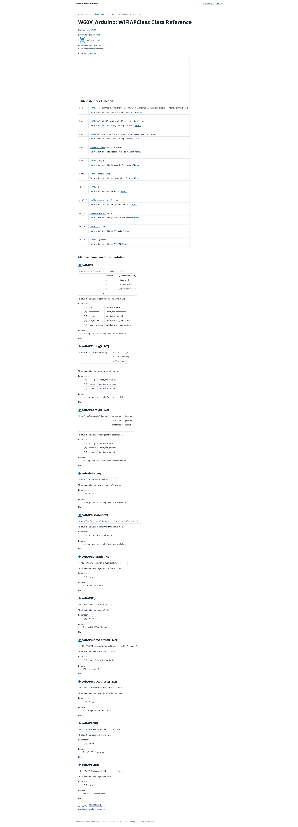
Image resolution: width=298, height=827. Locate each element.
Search (219, 3)
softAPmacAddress (98, 200)
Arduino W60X (98, 14)
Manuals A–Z (208, 3)
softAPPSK (94, 239)
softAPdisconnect (97, 147)
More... (140, 112)
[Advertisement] (133, 78)
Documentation (84, 14)
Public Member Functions (89, 45)
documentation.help (87, 3)
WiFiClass (93, 53)
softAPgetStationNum (99, 173)
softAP (92, 108)
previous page (84, 34)
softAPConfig (95, 121)
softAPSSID (94, 226)
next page (95, 34)
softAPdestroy (96, 160)
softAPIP (93, 187)
